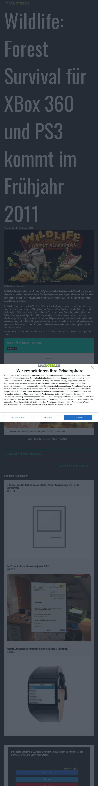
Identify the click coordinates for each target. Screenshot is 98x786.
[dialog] (49, 393)
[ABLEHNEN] (93, 368)
